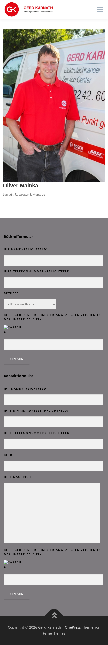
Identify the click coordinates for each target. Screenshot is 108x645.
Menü (99, 9)
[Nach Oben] (54, 615)
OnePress (73, 627)
